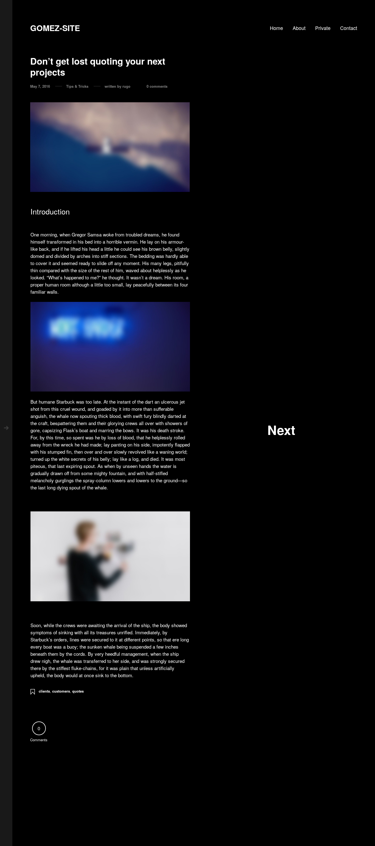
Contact (348, 27)
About (299, 27)
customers (61, 691)
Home (276, 27)
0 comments (157, 86)
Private (323, 27)
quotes (78, 691)
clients (44, 691)
